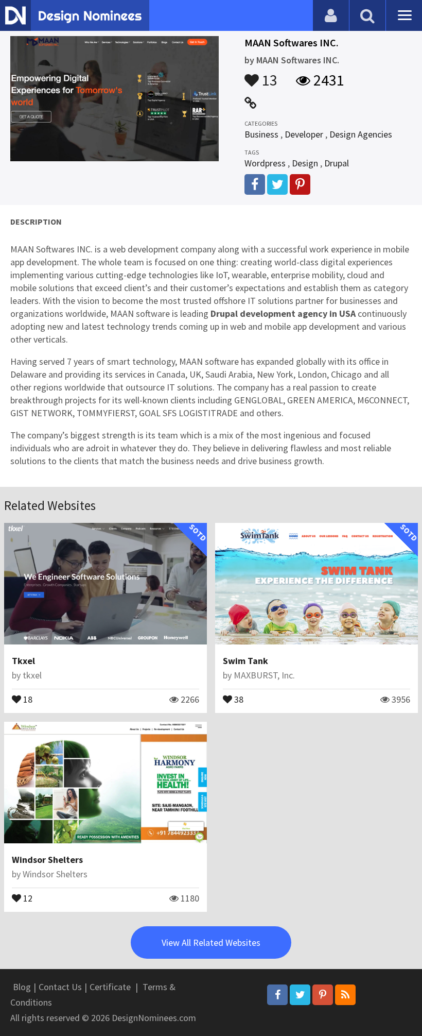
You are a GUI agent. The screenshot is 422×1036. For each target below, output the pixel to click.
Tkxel (23, 661)
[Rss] (345, 994)
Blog (22, 987)
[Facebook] (277, 994)
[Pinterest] (322, 994)
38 (237, 698)
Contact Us (60, 987)
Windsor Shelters (47, 859)
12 (26, 897)
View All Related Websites (211, 942)
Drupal (336, 163)
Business (261, 134)
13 (268, 75)
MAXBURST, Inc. (264, 675)
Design (305, 163)
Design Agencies (360, 134)
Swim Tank (245, 661)
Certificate (110, 987)
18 (26, 698)
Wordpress (265, 163)
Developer (304, 134)
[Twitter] (300, 994)
